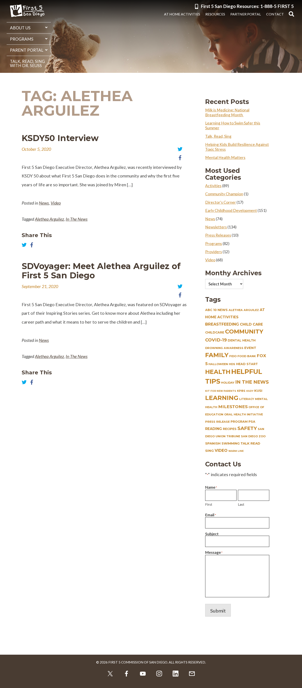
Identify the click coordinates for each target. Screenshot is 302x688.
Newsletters (216, 227)
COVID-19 (216, 340)
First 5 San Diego (27, 11)
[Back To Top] (295, 681)
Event (250, 348)
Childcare (214, 332)
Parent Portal (26, 50)
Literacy (246, 399)
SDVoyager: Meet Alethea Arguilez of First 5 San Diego (101, 270)
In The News (77, 219)
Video (56, 202)
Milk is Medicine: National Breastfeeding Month (227, 112)
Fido (233, 356)
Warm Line (236, 451)
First (208, 504)
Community (244, 331)
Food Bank (246, 356)
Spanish (213, 443)
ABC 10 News (216, 310)
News (44, 202)
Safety (247, 428)
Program (239, 421)
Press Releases (218, 235)
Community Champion (224, 194)
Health (217, 371)
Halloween (218, 364)
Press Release (217, 421)
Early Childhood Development (231, 210)
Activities (213, 185)
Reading (213, 429)
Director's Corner (220, 202)
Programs (21, 39)
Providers (213, 251)
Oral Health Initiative (243, 414)
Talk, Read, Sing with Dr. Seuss (27, 63)
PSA (251, 421)
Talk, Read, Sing (218, 136)
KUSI (258, 391)
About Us (20, 27)
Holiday (227, 382)
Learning (221, 397)
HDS (232, 364)
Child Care (251, 324)
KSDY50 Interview (60, 138)
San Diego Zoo (253, 436)
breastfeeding (222, 324)
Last (241, 504)
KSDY (249, 391)
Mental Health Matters (225, 157)
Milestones (233, 406)
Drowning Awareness (224, 348)
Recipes (230, 429)
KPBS (241, 390)
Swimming (231, 443)
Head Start (247, 364)
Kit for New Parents (220, 391)
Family (216, 355)
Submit (218, 611)
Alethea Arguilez (49, 219)
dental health (242, 340)
